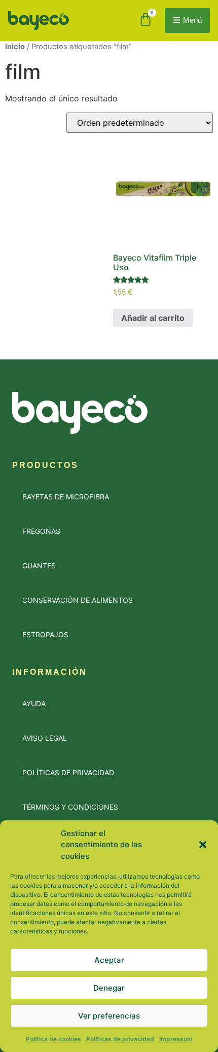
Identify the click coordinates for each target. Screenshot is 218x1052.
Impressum (176, 1039)
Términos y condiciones (70, 807)
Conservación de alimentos (77, 600)
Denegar (109, 988)
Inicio (15, 46)
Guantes (39, 565)
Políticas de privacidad (120, 1039)
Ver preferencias (109, 1016)
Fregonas (41, 531)
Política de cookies (53, 1039)
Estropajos (45, 634)
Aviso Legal (44, 738)
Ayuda (34, 703)
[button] (203, 845)
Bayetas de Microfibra (65, 496)
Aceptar (109, 960)
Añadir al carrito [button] (153, 318)
